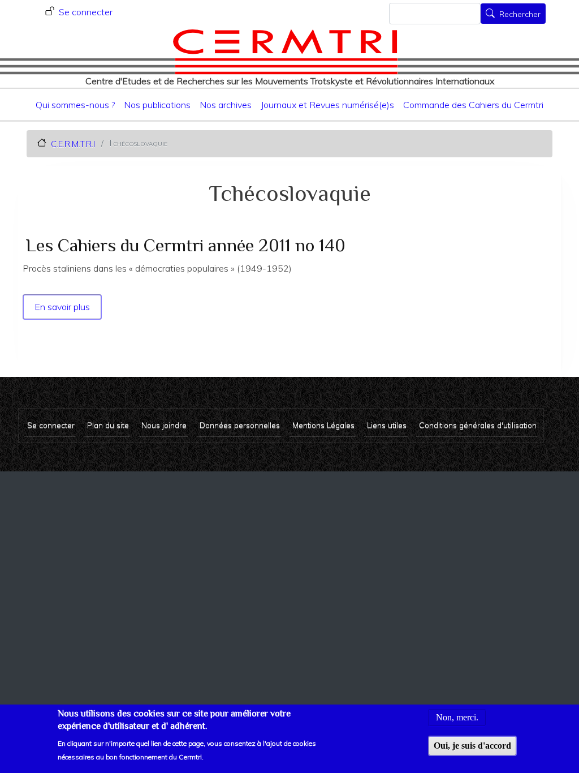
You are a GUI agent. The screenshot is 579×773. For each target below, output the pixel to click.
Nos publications (157, 104)
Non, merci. (457, 717)
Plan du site (108, 425)
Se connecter (86, 12)
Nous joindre (164, 425)
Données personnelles (240, 425)
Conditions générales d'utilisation (478, 425)
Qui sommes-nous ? (75, 104)
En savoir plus (63, 306)
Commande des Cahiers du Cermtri (473, 104)
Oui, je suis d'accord (472, 745)
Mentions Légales (323, 425)
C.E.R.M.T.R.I (73, 143)
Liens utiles (387, 425)
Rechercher (520, 15)
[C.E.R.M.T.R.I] (285, 51)
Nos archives (226, 104)
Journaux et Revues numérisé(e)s (327, 104)
